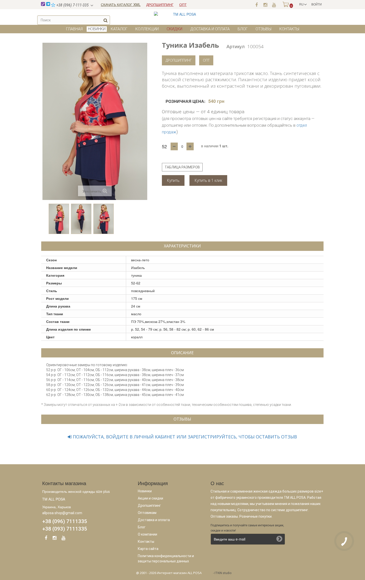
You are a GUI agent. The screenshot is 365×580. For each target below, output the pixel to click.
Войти (316, 4)
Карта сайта (148, 549)
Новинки (145, 491)
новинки (97, 29)
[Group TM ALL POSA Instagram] (54, 538)
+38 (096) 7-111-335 (72, 5)
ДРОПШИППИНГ (160, 4)
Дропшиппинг (179, 60)
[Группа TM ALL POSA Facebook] (256, 4)
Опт (206, 60)
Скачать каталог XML (121, 4)
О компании (147, 534)
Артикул (235, 46)
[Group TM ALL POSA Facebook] (46, 538)
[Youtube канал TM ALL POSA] (274, 4)
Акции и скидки (150, 498)
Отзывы (263, 29)
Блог (243, 29)
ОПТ (183, 4)
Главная (74, 29)
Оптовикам (147, 513)
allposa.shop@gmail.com (62, 513)
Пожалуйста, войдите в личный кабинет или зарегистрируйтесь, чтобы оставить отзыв (184, 437)
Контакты (289, 29)
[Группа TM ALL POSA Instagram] (265, 4)
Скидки (174, 29)
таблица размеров (182, 167)
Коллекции (147, 29)
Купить (173, 180)
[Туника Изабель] (59, 219)
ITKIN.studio (223, 573)
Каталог (119, 29)
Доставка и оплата (210, 29)
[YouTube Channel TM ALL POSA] (63, 538)
